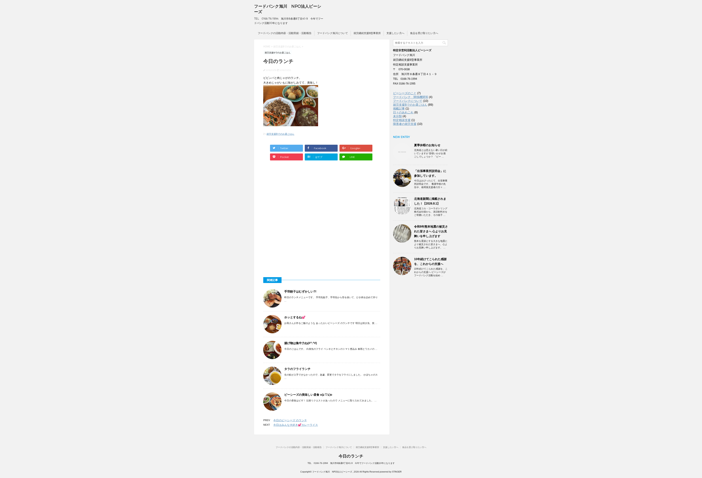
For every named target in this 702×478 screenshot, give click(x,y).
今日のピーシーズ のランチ (290, 420)
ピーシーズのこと (404, 93)
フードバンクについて (407, 100)
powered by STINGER (391, 471)
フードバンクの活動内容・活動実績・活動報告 (285, 33)
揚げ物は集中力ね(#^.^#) (300, 343)
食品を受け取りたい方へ (424, 33)
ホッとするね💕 (294, 317)
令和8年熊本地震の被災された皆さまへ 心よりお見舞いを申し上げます (431, 231)
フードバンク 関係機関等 (410, 97)
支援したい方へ (395, 33)
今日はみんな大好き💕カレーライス (295, 424)
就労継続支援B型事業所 (367, 33)
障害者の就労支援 (404, 123)
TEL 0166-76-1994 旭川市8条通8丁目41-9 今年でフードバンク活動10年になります (351, 463)
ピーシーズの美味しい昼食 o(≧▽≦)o (308, 394)
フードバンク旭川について (332, 33)
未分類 (397, 116)
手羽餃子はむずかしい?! (300, 291)
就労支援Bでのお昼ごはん (280, 134)
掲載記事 (399, 108)
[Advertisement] (290, 195)
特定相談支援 (402, 120)
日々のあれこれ (403, 112)
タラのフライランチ (297, 368)
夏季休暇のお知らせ (427, 145)
